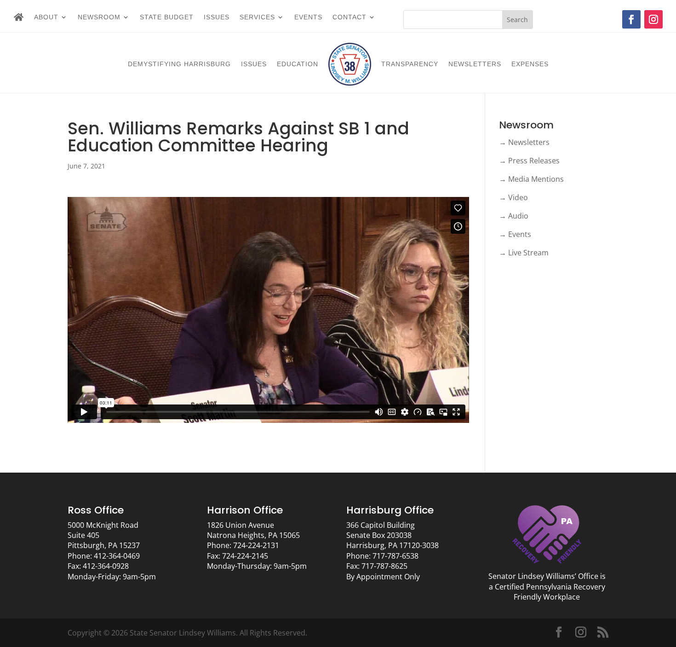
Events (308, 17)
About (46, 17)
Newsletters (474, 64)
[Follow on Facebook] (631, 19)
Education (297, 64)
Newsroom (99, 17)
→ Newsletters (524, 142)
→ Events (515, 234)
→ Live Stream (524, 253)
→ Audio (513, 216)
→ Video (513, 197)
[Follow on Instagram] (653, 19)
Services (257, 17)
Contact (349, 17)
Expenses (530, 64)
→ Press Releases (529, 161)
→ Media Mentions (531, 179)
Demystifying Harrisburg (179, 64)
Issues (216, 17)
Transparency (409, 64)
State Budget (167, 17)
